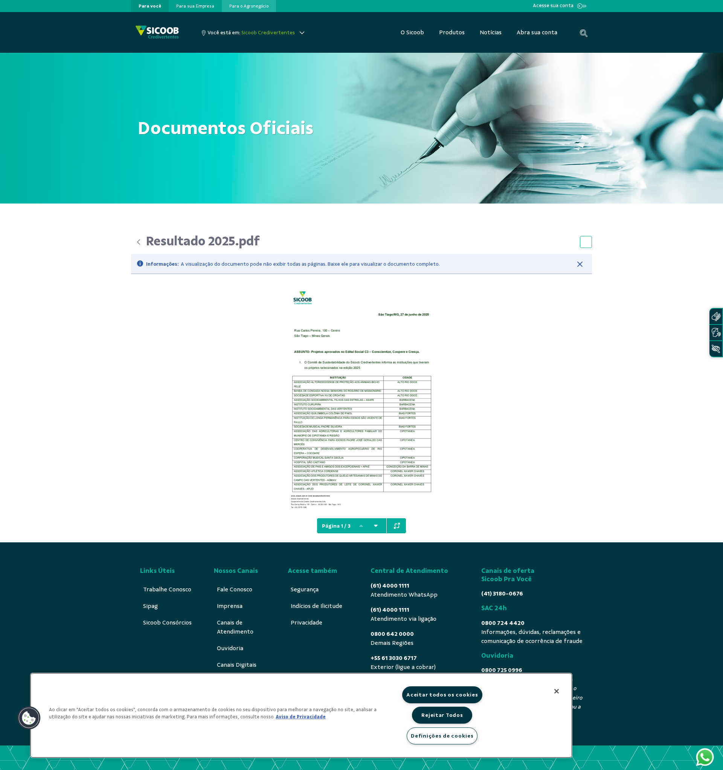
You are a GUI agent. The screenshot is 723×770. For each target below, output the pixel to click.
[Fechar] (580, 264)
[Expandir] (396, 525)
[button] (29, 718)
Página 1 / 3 (336, 526)
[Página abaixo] (375, 525)
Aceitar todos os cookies (442, 695)
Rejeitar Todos (442, 715)
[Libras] (715, 316)
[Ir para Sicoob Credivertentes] (157, 33)
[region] (301, 715)
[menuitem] (150, 6)
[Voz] (715, 332)
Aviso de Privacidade (301, 716)
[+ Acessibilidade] (715, 349)
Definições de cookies (442, 736)
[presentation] (150, 6)
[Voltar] (138, 242)
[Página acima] (361, 525)
